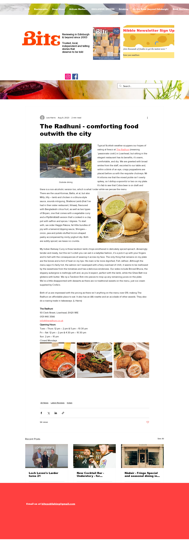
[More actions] (147, 117)
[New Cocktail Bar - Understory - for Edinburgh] (94, 456)
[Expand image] (57, 360)
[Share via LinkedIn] (55, 413)
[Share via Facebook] (41, 413)
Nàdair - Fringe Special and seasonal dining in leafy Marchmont (141, 474)
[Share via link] (63, 413)
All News (44, 403)
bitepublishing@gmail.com (58, 504)
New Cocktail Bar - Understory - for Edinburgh (90, 474)
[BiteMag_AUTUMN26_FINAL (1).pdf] (106, 44)
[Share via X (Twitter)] (48, 413)
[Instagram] (68, 76)
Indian (69, 403)
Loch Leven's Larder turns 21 (43, 474)
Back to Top (5, 529)
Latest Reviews (58, 403)
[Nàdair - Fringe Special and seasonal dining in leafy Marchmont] (142, 456)
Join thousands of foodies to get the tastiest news (144, 49)
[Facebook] (75, 76)
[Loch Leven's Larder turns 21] (46, 456)
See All (161, 438)
